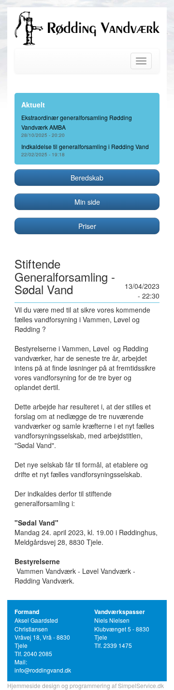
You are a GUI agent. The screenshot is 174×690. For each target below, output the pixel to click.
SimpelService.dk (141, 685)
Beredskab (87, 177)
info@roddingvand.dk (42, 670)
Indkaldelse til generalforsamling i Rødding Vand (85, 146)
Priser (87, 226)
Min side (87, 202)
